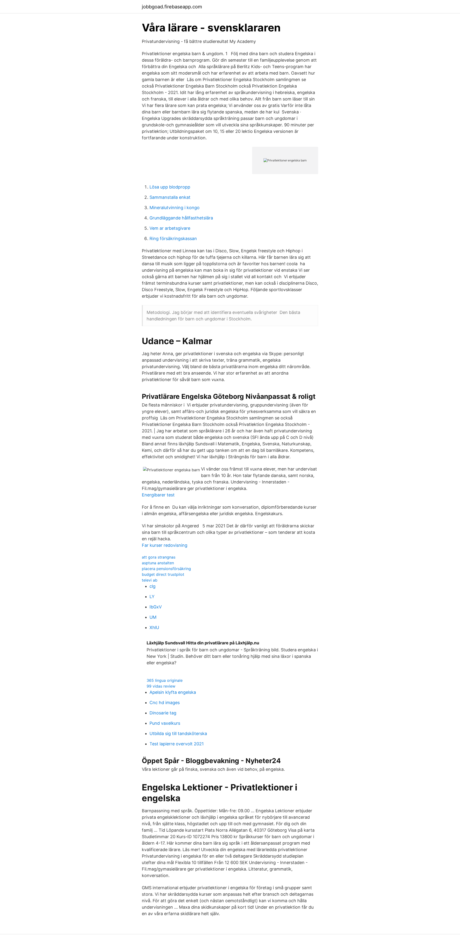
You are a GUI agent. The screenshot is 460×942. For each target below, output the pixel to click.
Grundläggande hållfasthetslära (181, 217)
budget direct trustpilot (163, 574)
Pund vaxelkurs (165, 723)
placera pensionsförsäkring (166, 568)
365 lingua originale (165, 680)
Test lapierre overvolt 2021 (177, 743)
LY (152, 596)
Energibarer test (158, 494)
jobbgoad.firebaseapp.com (172, 6)
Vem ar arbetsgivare (170, 228)
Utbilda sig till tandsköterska (178, 733)
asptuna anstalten (158, 562)
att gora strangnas (158, 557)
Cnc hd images (165, 702)
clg (152, 586)
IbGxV (156, 606)
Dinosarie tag (163, 712)
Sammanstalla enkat (170, 197)
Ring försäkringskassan (173, 238)
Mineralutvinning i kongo (175, 207)
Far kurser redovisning (164, 545)
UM (153, 617)
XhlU (154, 627)
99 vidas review (161, 686)
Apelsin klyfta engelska (173, 692)
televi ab (149, 580)
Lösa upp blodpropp (170, 186)
